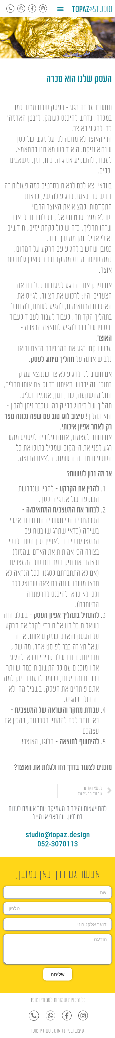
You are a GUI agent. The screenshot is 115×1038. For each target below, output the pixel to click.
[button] (60, 8)
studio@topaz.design (58, 834)
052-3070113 (57, 843)
